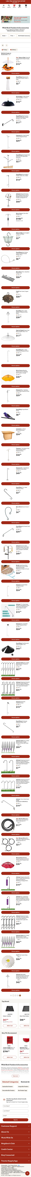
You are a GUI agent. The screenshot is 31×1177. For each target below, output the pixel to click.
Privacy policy (4, 1165)
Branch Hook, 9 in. (22, 507)
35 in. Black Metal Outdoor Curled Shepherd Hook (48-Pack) (22, 742)
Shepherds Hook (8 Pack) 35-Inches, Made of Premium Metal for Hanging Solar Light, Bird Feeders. (22, 684)
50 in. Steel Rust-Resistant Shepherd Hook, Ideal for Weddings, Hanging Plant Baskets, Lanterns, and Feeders (23, 898)
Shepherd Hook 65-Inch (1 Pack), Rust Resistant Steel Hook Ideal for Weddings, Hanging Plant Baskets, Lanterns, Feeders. (23, 878)
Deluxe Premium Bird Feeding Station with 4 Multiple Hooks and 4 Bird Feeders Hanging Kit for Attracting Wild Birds (22, 195)
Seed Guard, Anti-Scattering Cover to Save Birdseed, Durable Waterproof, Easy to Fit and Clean (22, 567)
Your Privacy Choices (12, 1165)
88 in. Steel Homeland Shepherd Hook (22, 350)
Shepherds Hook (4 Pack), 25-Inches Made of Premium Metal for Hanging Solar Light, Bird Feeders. (22, 781)
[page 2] (20, 995)
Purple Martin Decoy (22, 410)
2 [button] (15, 995)
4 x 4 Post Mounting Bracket (21, 429)
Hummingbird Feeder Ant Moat (22, 233)
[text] (15, 31)
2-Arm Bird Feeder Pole (22, 214)
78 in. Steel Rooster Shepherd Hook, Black (22, 312)
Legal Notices (4, 1167)
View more (15, 1076)
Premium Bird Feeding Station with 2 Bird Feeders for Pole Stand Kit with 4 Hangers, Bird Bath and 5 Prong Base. (22, 547)
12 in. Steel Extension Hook (21, 488)
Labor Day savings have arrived (15, 1)
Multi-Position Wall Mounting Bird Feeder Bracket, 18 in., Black (22, 117)
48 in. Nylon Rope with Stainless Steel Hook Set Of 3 (22, 820)
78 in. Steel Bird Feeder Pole (22, 272)
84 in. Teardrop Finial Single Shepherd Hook (22, 390)
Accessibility (11, 1167)
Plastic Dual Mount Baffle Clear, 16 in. (22, 331)
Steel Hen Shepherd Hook (20, 702)
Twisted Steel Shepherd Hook (21, 585)
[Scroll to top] (27, 1173)
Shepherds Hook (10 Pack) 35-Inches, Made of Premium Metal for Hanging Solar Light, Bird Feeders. (22, 917)
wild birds (20, 1067)
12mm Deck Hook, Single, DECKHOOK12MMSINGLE (22, 800)
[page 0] (11, 995)
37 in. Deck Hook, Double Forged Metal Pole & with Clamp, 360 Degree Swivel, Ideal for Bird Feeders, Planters (22, 606)
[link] (7, 29)
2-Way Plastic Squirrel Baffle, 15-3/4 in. (22, 97)
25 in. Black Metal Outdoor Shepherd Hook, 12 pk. (22, 664)
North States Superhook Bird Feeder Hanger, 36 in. (22, 253)
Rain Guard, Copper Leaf (22, 292)
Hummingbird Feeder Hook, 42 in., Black (22, 175)
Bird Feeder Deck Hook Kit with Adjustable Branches (23, 156)
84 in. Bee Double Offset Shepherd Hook (22, 136)
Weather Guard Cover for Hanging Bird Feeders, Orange (22, 372)
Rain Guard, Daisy (21, 955)
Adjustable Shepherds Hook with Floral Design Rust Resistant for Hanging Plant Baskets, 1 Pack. (22, 976)
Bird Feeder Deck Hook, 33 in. (23, 527)
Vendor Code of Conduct (6, 1172)
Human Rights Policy (18, 1171)
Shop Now (14, 2)
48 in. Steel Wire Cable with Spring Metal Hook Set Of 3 (22, 839)
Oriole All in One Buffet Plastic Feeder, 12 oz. (23, 59)
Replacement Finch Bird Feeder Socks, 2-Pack (22, 78)
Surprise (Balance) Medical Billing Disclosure (11, 1170)
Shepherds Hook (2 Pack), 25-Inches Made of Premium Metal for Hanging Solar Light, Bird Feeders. (22, 762)
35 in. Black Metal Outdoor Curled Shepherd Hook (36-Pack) (22, 937)
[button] (18, 3)
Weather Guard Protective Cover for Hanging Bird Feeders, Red (22, 859)
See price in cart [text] (19, 220)
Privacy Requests (5, 1173)
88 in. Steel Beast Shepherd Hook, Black (22, 468)
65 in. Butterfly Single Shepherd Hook (22, 624)
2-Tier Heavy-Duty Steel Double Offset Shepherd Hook (22, 449)
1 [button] (13, 995)
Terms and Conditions (6, 1166)
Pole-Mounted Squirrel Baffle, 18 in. (22, 644)
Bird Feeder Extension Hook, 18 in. (21, 722)
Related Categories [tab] (10, 1082)
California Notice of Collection (19, 1172)
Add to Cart (10, 1025)
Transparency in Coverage (7, 1171)
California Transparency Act (18, 1166)
